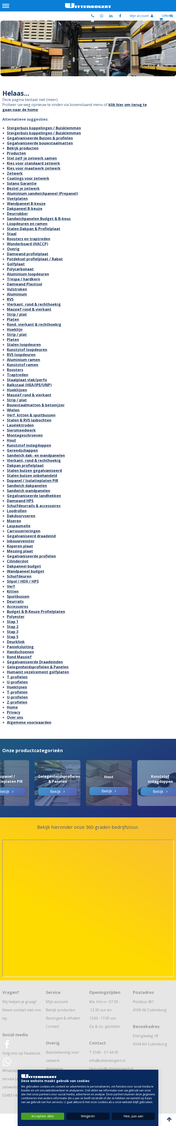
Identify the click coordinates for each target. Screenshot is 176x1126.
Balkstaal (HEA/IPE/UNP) (29, 384)
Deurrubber (17, 213)
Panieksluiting (20, 646)
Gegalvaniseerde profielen (31, 556)
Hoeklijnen (17, 389)
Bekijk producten (22, 148)
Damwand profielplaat (27, 253)
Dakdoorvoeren (21, 515)
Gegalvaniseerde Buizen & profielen (40, 138)
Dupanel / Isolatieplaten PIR (32, 480)
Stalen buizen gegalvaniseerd (34, 470)
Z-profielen (17, 702)
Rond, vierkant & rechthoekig (34, 324)
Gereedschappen (22, 450)
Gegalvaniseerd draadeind (31, 536)
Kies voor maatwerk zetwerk (33, 168)
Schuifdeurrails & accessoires (33, 505)
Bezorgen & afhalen (63, 1018)
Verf (11, 586)
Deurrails (15, 601)
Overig (13, 248)
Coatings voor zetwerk (28, 178)
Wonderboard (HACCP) (27, 243)
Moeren (14, 520)
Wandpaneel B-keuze (26, 203)
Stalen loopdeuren (24, 344)
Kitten (13, 591)
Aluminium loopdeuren (28, 274)
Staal (11, 233)
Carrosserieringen (23, 530)
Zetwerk (15, 173)
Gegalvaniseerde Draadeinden (35, 661)
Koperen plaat (20, 546)
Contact (52, 1026)
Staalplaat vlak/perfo (27, 379)
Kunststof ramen (22, 364)
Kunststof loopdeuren (27, 349)
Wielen (13, 410)
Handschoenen (20, 651)
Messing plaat (20, 551)
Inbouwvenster (21, 541)
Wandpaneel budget (25, 571)
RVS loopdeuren (21, 354)
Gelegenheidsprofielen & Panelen (38, 666)
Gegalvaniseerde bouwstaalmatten (40, 143)
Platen (13, 319)
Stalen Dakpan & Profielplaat (33, 228)
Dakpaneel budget (24, 566)
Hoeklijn (14, 329)
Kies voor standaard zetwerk (33, 163)
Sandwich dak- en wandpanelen (36, 455)
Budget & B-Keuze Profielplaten (36, 611)
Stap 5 (12, 636)
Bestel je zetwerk (23, 188)
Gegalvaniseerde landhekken (34, 495)
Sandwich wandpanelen (28, 490)
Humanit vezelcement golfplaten (38, 672)
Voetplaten (17, 198)
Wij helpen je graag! (19, 1001)
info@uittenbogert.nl (107, 1060)
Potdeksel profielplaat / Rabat (35, 258)
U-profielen (17, 682)
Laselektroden (20, 425)
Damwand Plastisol (24, 284)
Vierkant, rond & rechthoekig (34, 304)
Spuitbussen (18, 596)
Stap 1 (12, 621)
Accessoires (17, 606)
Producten (16, 153)
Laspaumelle (18, 525)
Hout (11, 440)
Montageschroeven (25, 435)
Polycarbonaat (20, 269)
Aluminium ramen (23, 359)
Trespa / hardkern (23, 279)
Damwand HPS (20, 500)
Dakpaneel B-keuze (24, 208)
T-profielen (17, 677)
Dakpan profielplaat (25, 465)
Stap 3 (12, 631)
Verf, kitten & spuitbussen (31, 415)
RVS (10, 299)
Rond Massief (19, 656)
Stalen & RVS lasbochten (29, 420)
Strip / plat (17, 314)
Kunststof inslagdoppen (29, 445)
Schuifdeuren (19, 576)
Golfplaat (16, 264)
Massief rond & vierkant (29, 309)
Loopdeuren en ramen (27, 223)
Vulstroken (17, 289)
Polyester (16, 616)
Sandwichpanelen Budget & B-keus (39, 218)
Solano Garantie (22, 183)
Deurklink (16, 641)
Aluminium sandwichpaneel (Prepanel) (42, 193)
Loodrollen (17, 510)
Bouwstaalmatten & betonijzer (36, 405)
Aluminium (17, 294)
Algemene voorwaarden (29, 722)
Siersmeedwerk (21, 430)
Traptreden (17, 374)
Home (12, 707)
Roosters (15, 369)
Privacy (13, 712)
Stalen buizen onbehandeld (32, 475)
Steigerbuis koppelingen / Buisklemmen (44, 128)
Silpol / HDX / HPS (23, 581)
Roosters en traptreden (28, 238)
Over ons (15, 717)
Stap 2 (12, 626)
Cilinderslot (17, 561)
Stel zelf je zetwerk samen (32, 158)
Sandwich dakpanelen (27, 485)
